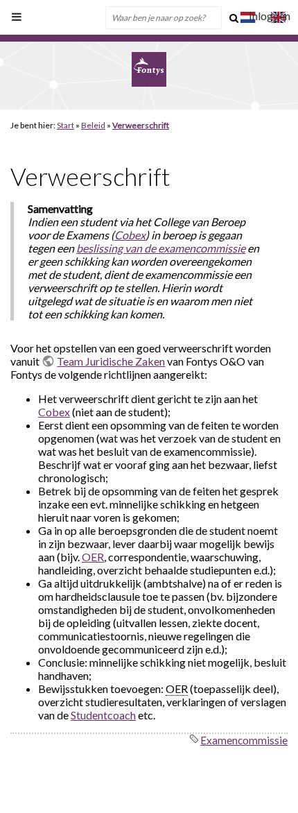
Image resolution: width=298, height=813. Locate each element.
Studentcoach (103, 714)
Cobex (130, 234)
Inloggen (269, 15)
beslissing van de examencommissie (160, 248)
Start (65, 125)
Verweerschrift (140, 125)
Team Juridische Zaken (111, 361)
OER (93, 556)
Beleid (93, 125)
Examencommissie (244, 740)
